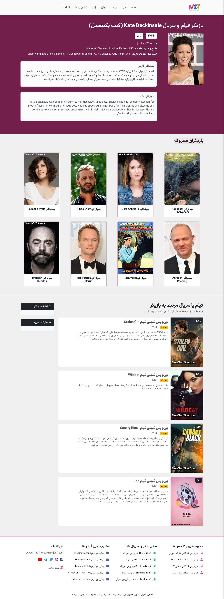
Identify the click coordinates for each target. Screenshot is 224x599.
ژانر (94, 7)
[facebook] (61, 559)
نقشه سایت (53, 568)
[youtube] (40, 559)
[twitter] (51, 559)
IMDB (151, 36)
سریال (104, 7)
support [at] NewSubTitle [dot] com (44, 553)
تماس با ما (81, 7)
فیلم (115, 7)
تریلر (139, 36)
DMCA (66, 7)
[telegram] (45, 559)
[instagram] (56, 559)
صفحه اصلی (129, 7)
